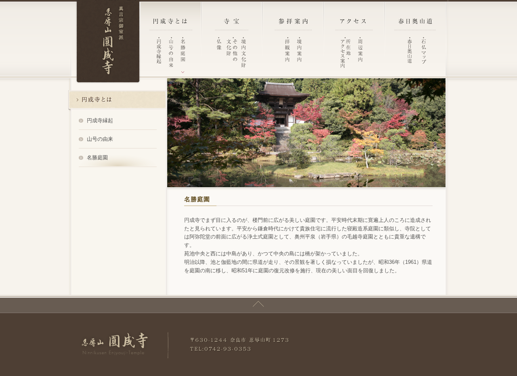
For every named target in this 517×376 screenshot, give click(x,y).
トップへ (258, 304)
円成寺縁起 (100, 120)
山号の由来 (100, 139)
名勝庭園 (97, 158)
